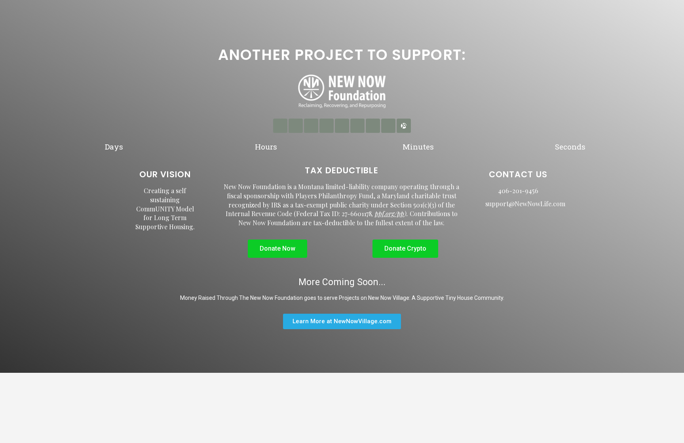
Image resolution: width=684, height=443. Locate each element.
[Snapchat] (373, 126)
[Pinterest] (326, 126)
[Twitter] (342, 126)
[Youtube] (357, 126)
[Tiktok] (388, 126)
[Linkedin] (311, 126)
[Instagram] (296, 126)
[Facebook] (280, 126)
